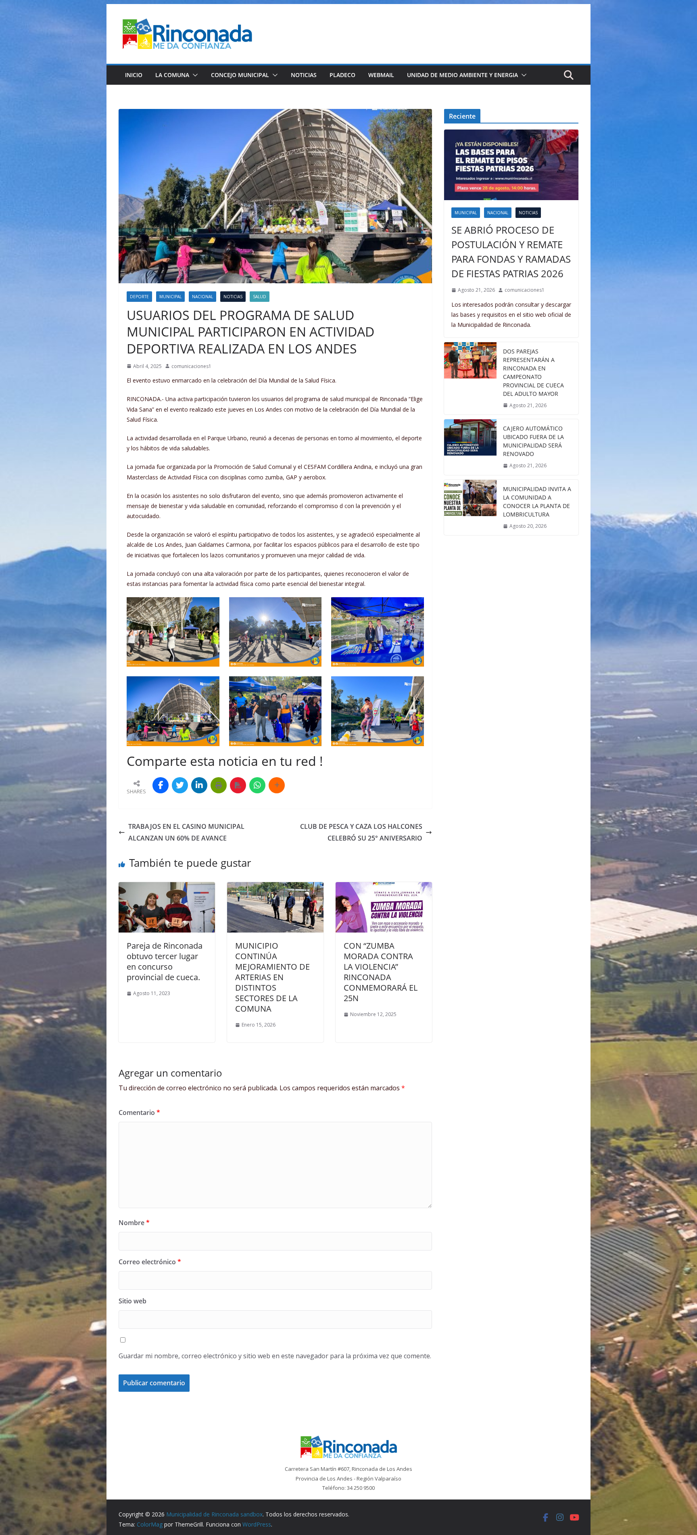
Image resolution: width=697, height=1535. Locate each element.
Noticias (304, 75)
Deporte (139, 296)
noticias (232, 296)
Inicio (133, 75)
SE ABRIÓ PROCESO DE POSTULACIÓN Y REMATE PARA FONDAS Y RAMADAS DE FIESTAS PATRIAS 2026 (511, 251)
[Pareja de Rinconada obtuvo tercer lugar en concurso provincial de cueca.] (167, 887)
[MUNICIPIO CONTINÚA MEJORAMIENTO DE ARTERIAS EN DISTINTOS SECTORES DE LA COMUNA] (275, 887)
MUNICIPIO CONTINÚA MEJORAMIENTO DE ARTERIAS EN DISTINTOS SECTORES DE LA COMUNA (272, 977)
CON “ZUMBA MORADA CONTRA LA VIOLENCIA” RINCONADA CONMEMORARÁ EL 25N (380, 972)
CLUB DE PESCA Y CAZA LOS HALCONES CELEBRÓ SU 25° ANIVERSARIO (361, 832)
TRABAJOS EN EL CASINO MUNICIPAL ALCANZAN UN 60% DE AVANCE (186, 832)
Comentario (139, 1112)
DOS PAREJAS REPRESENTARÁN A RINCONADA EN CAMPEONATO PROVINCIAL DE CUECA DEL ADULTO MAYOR (533, 372)
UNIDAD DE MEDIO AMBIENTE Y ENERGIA (462, 75)
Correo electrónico (150, 1261)
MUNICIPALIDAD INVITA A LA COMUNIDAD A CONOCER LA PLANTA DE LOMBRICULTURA (537, 501)
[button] (193, 75)
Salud (259, 296)
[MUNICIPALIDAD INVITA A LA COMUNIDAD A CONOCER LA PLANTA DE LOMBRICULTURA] (470, 507)
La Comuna (172, 75)
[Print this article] (219, 785)
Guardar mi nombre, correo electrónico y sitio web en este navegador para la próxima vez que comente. (275, 1355)
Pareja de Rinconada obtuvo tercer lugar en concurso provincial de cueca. (164, 961)
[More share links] (277, 785)
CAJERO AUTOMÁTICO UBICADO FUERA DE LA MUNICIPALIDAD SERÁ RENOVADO (533, 441)
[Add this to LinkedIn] (199, 785)
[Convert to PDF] (238, 785)
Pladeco (342, 75)
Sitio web (132, 1301)
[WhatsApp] (257, 785)
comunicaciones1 (191, 366)
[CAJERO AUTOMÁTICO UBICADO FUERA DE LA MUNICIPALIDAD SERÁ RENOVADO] (470, 447)
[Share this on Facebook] (160, 785)
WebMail (381, 75)
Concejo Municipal (240, 75)
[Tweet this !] (180, 785)
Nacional (202, 296)
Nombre (134, 1222)
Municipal (170, 296)
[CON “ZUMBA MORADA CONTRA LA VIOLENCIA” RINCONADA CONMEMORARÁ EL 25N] (384, 887)
